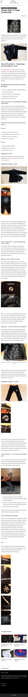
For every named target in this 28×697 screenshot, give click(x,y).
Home (2, 5)
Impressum (3, 683)
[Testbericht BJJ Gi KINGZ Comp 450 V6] (7, 635)
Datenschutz (3, 685)
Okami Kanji (9, 69)
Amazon (12, 158)
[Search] (26, 2)
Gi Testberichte (7, 5)
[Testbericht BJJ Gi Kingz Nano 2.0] (7, 650)
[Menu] (1, 2)
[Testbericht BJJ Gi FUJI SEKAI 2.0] (20, 635)
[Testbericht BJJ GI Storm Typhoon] (20, 650)
